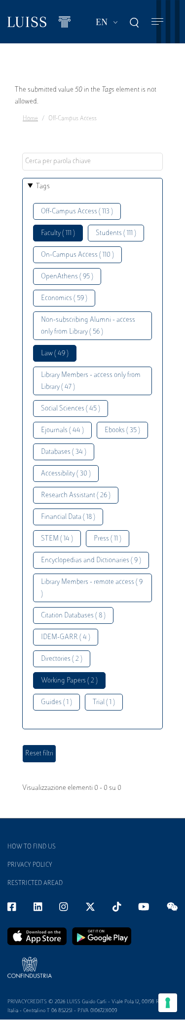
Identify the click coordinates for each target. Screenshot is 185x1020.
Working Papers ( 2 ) (69, 680)
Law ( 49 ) (55, 353)
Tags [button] (43, 186)
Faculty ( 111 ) (58, 233)
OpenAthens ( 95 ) (67, 276)
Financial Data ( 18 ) (68, 517)
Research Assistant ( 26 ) (76, 495)
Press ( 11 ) (107, 539)
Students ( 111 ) (116, 233)
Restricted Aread (35, 883)
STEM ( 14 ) (57, 539)
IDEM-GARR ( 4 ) (65, 637)
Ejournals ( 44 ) (62, 430)
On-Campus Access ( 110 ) (77, 255)
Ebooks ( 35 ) (122, 430)
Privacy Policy (29, 865)
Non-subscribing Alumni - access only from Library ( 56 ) (88, 326)
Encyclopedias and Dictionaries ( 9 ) (91, 560)
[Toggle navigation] (157, 22)
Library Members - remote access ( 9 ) (92, 588)
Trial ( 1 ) (104, 702)
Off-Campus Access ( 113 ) (77, 211)
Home (30, 119)
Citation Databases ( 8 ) (73, 615)
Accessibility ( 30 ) (66, 473)
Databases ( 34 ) (63, 452)
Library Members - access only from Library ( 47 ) (91, 381)
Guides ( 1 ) (56, 702)
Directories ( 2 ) (61, 659)
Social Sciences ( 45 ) (70, 408)
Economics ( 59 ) (64, 298)
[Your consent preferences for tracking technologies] (167, 1002)
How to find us (31, 847)
